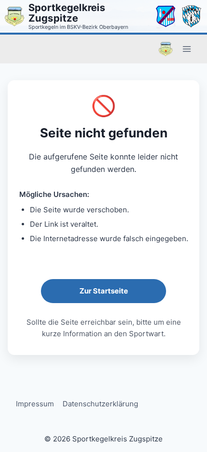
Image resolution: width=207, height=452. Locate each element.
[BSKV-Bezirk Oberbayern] (166, 16)
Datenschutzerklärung (100, 403)
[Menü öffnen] (186, 48)
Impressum (35, 403)
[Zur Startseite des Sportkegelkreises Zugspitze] (14, 16)
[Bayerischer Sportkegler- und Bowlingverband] (192, 16)
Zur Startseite (103, 290)
